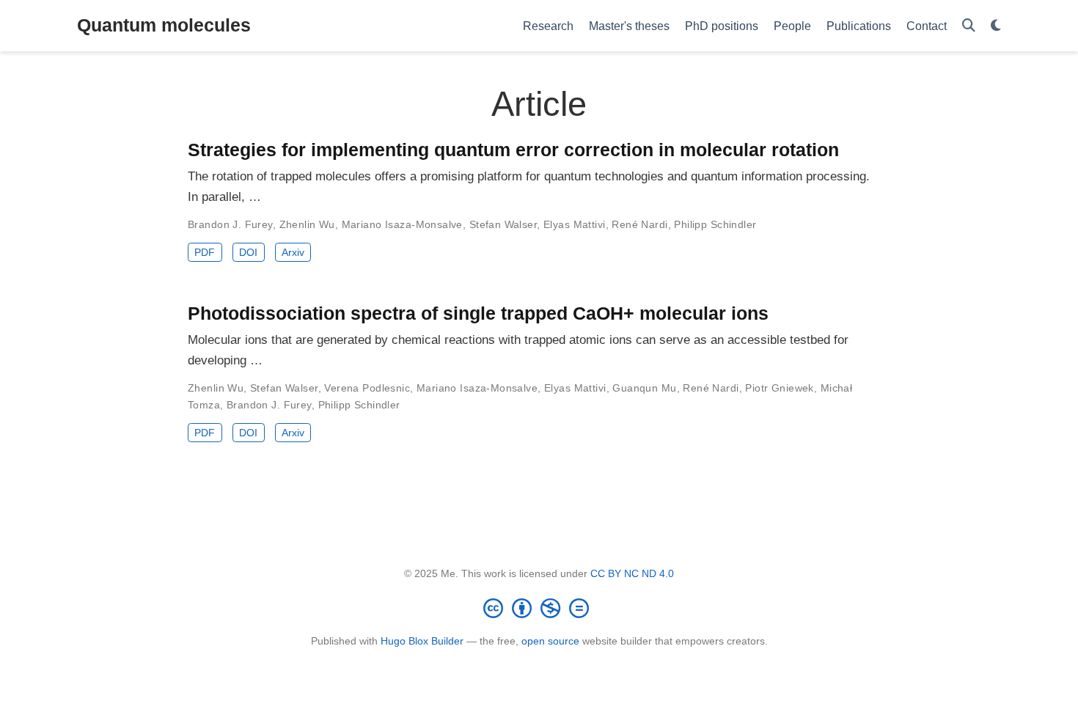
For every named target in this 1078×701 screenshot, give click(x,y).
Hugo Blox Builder (422, 641)
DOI (248, 252)
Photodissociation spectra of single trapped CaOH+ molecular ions (478, 313)
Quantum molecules (164, 25)
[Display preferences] (996, 26)
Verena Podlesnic (367, 388)
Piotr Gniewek (779, 388)
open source (550, 641)
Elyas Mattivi (574, 224)
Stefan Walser (503, 224)
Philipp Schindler (715, 224)
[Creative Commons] (539, 607)
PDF (204, 252)
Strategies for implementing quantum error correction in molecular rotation (513, 149)
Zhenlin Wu (307, 224)
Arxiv (293, 252)
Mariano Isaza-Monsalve (402, 224)
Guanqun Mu (644, 388)
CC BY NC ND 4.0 (632, 573)
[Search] (968, 26)
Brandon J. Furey (230, 224)
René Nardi (639, 224)
